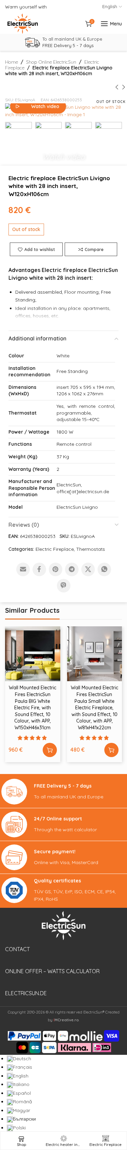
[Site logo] (22, 24)
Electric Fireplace (55, 549)
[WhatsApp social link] (104, 569)
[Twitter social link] (88, 569)
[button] (63, 155)
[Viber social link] (63, 585)
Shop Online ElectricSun (51, 62)
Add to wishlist (39, 249)
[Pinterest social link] (55, 569)
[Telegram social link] (72, 569)
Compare (94, 249)
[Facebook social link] (39, 569)
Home (11, 62)
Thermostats (90, 549)
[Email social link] (23, 569)
